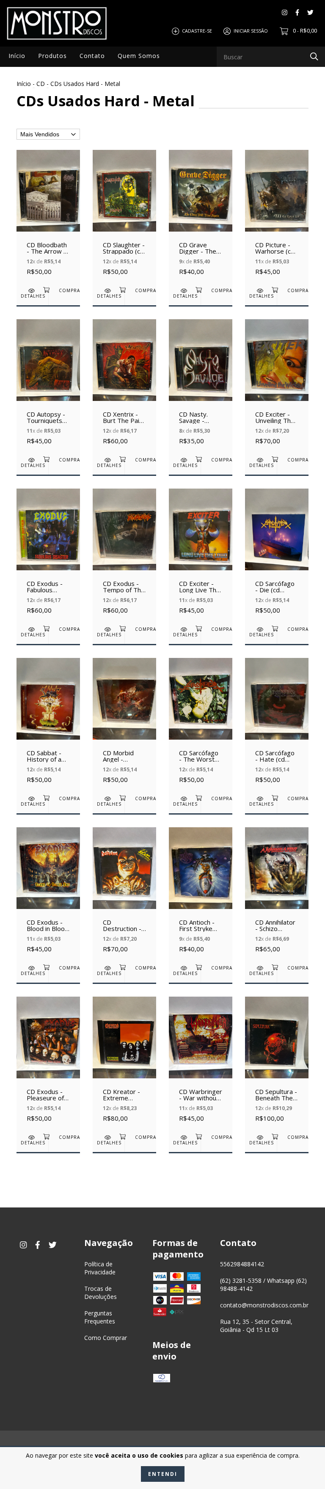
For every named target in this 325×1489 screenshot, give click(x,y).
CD (40, 84)
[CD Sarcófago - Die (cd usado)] (276, 556)
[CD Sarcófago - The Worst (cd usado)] (200, 725)
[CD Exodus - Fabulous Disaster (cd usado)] (48, 556)
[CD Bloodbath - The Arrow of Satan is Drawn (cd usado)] (48, 217)
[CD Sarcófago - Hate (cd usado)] (276, 725)
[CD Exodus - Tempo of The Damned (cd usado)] (124, 556)
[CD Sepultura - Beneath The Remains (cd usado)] (276, 1064)
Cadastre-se (197, 31)
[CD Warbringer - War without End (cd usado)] (200, 1064)
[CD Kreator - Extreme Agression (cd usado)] (124, 1064)
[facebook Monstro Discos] (297, 12)
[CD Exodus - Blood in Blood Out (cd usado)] (48, 895)
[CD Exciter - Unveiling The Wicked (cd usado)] (276, 387)
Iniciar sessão (251, 31)
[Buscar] (314, 56)
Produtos (52, 56)
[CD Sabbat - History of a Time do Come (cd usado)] (48, 725)
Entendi (162, 1474)
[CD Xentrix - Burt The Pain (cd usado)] (124, 387)
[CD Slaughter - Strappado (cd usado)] (124, 217)
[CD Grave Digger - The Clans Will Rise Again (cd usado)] (200, 217)
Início (16, 56)
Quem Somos (139, 56)
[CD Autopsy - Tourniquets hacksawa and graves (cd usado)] (48, 387)
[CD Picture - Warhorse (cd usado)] (276, 217)
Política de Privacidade (100, 1268)
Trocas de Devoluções (100, 1293)
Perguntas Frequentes (99, 1317)
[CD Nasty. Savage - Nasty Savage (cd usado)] (200, 387)
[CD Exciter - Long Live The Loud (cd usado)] (200, 556)
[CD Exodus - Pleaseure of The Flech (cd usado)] (48, 1064)
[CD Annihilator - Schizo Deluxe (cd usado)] (276, 895)
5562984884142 (242, 1264)
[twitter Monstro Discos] (310, 12)
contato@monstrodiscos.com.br (264, 1305)
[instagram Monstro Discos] (284, 12)
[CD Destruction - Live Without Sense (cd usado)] (124, 895)
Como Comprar (105, 1338)
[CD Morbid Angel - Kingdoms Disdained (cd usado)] (124, 725)
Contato (92, 56)
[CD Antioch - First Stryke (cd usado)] (200, 895)
